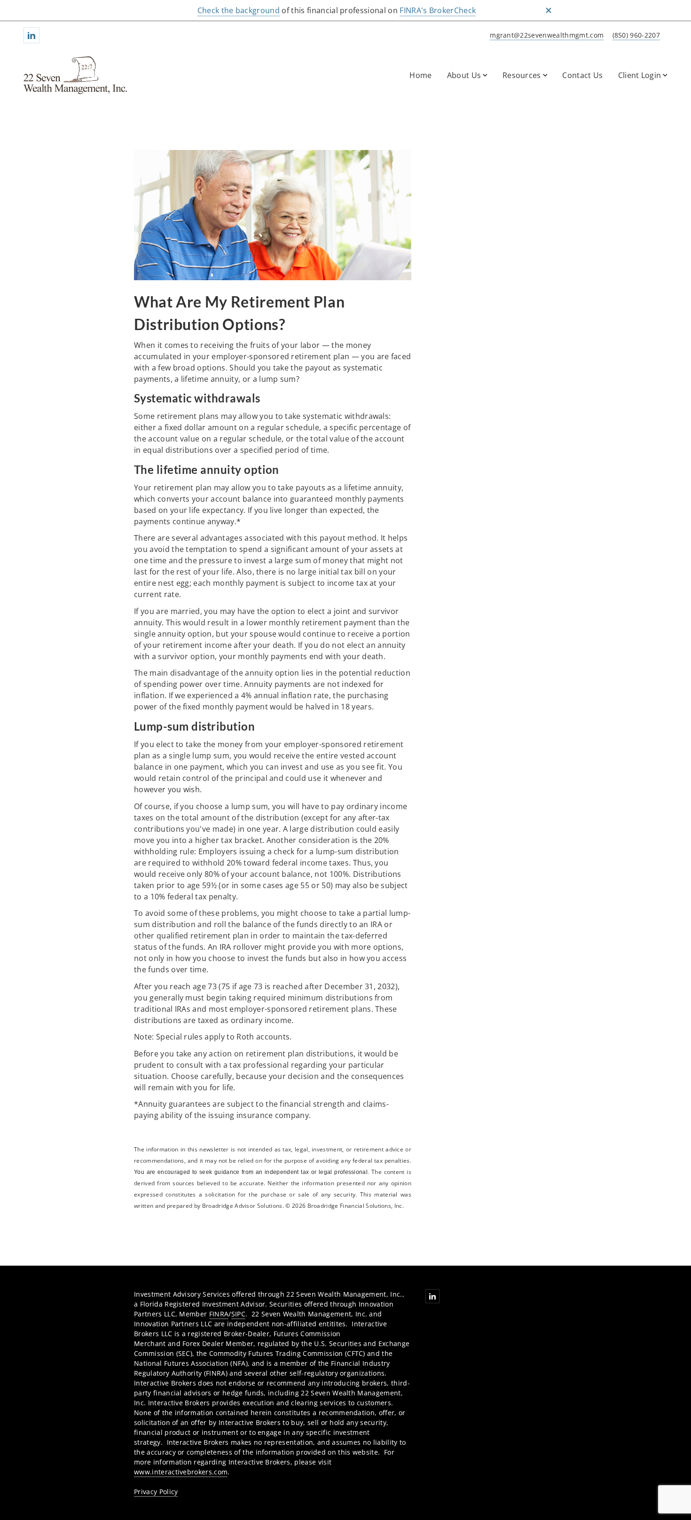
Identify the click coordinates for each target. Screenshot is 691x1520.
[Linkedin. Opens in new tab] (31, 35)
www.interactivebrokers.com (181, 1471)
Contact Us (582, 75)
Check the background (238, 10)
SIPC (238, 1313)
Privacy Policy (156, 1491)
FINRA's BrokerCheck (438, 10)
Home (420, 75)
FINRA (219, 1313)
